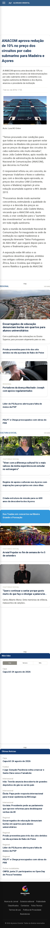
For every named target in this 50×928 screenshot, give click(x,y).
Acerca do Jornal (11, 901)
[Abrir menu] (4, 3)
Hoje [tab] (9, 663)
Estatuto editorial (27, 901)
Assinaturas (25, 914)
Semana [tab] (25, 663)
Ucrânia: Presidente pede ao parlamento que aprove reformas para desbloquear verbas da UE (23, 808)
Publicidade (41, 901)
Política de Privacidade (32, 910)
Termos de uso (15, 910)
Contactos (25, 906)
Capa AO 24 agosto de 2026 (17, 672)
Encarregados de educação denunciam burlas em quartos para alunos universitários (24, 327)
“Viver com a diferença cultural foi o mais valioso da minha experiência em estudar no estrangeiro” (24, 465)
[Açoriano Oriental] (25, 895)
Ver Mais (47, 286)
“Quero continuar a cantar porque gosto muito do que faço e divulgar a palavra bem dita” (25, 593)
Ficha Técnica (36, 906)
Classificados (13, 906)
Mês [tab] (40, 663)
